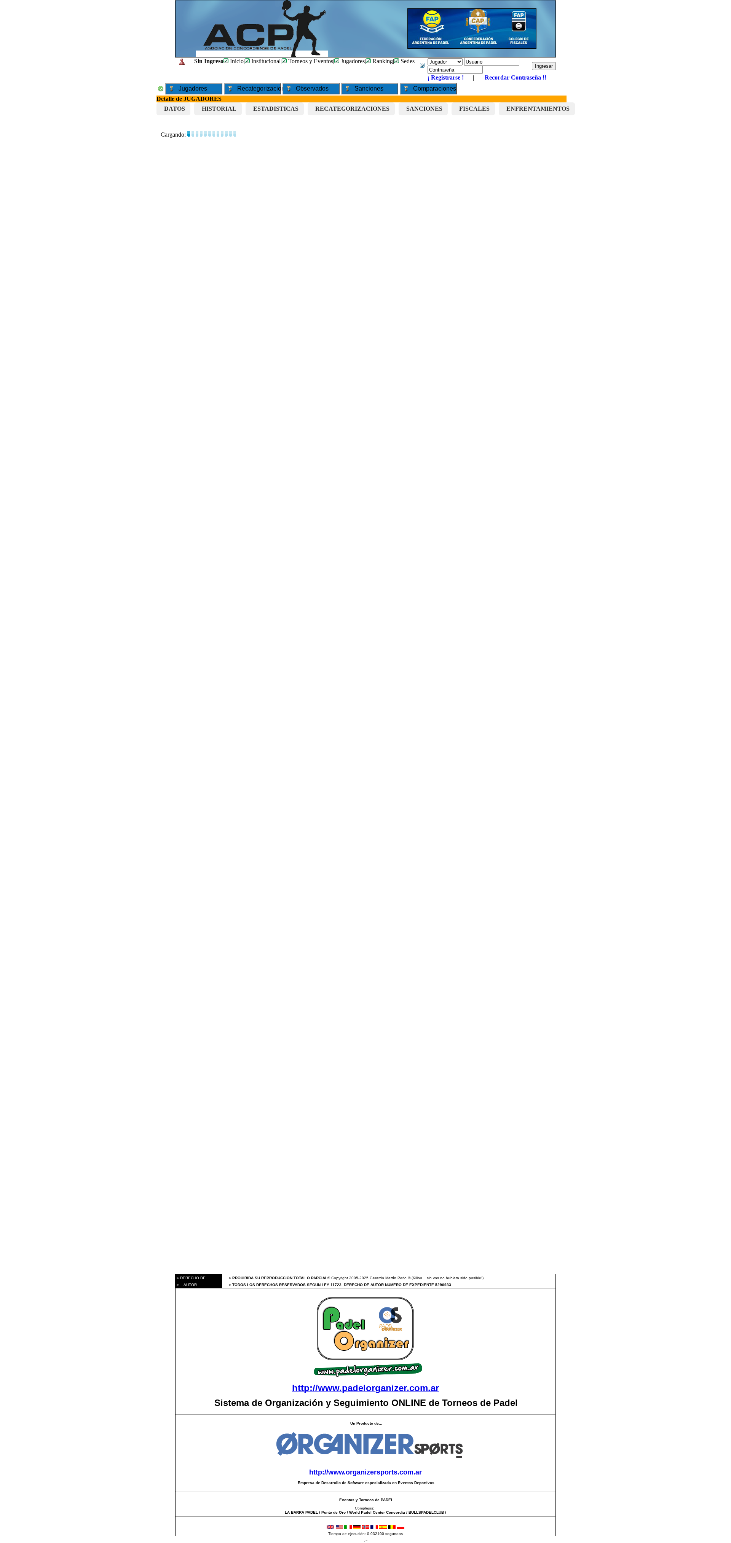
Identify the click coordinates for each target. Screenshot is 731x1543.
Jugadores (352, 61)
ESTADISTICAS (275, 108)
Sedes (407, 61)
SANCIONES (424, 108)
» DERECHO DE (191, 1278)
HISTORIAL (219, 108)
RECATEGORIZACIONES (352, 108)
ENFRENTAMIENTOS (538, 108)
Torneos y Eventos (310, 61)
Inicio (236, 61)
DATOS (174, 108)
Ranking (382, 61)
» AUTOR (186, 1285)
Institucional (265, 61)
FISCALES (474, 108)
